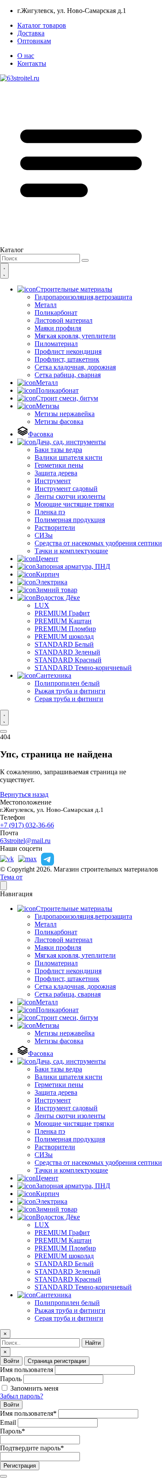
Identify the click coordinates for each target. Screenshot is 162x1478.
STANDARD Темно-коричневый (83, 667)
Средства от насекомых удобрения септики (98, 543)
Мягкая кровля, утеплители (75, 336)
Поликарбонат (56, 312)
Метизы (47, 406)
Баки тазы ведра (58, 449)
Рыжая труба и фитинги (70, 691)
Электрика (51, 582)
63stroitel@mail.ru (25, 840)
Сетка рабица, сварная (68, 374)
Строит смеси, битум (67, 398)
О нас (25, 55)
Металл (46, 304)
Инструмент (53, 480)
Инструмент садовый (66, 488)
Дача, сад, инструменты (71, 442)
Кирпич (47, 574)
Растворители (55, 527)
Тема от (11, 877)
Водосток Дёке (58, 597)
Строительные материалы (74, 289)
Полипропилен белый (67, 683)
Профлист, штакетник (67, 359)
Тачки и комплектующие (71, 551)
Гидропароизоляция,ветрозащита (83, 297)
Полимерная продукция (70, 519)
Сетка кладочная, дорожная (75, 367)
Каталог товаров (41, 25)
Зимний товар (56, 589)
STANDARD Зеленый (67, 652)
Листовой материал (63, 320)
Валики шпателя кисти (68, 457)
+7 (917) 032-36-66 (27, 825)
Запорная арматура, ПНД (73, 566)
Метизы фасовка (59, 421)
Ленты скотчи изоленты (70, 496)
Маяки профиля (58, 328)
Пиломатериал (56, 343)
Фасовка (40, 434)
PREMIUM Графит (62, 613)
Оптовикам (34, 41)
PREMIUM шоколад (64, 636)
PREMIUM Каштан (63, 621)
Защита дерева (56, 473)
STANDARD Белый (64, 644)
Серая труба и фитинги (69, 698)
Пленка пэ (50, 512)
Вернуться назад (24, 794)
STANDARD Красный (68, 660)
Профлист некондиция (68, 351)
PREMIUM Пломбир (65, 628)
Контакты (31, 63)
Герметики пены (59, 465)
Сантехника (53, 675)
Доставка (30, 33)
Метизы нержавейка (65, 413)
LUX (42, 605)
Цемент (47, 558)
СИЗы (44, 535)
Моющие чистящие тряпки (74, 504)
